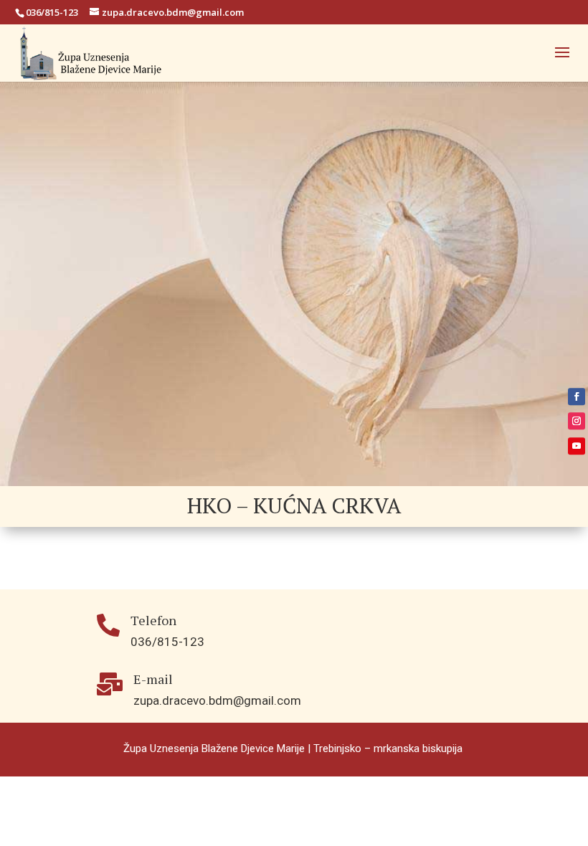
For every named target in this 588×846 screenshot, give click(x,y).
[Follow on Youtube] (576, 446)
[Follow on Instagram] (576, 420)
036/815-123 (52, 12)
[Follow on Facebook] (576, 396)
